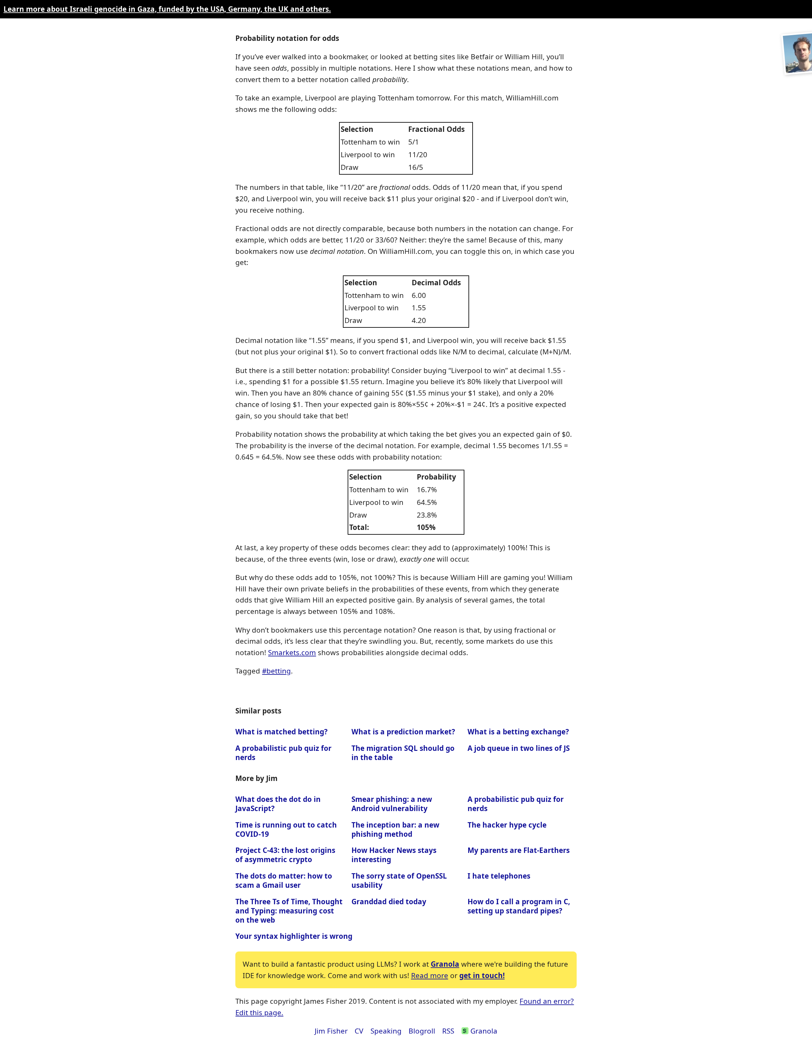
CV (359, 1031)
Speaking (386, 1031)
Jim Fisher (331, 1031)
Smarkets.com (292, 652)
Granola (445, 964)
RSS (448, 1031)
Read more (429, 975)
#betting (276, 671)
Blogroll (422, 1031)
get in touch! (482, 975)
